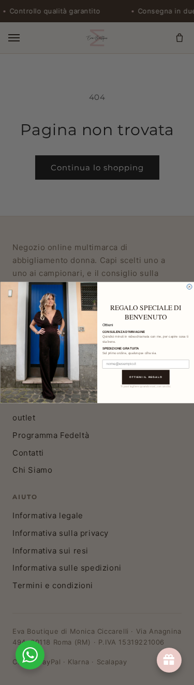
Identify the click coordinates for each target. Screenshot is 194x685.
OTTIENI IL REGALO (145, 376)
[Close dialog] (189, 286)
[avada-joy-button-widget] (169, 660)
